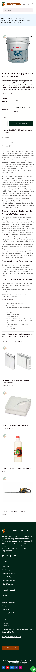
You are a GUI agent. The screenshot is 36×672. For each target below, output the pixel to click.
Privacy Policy (6, 566)
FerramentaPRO (13, 661)
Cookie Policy (6, 570)
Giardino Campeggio (9, 602)
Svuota (16, 111)
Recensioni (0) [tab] (6, 146)
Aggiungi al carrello (21, 123)
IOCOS (24, 663)
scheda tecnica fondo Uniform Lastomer (20, 334)
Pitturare (4, 595)
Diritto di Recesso (7, 584)
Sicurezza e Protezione (9, 613)
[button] (31, 37)
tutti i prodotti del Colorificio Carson (16, 336)
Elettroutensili (6, 599)
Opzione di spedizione (9, 580)
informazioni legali (7, 577)
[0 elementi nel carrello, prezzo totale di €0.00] (32, 4)
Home (3, 18)
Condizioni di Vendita (8, 573)
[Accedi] (28, 4)
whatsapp (10, 205)
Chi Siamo (5, 623)
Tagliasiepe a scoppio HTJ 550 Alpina (13, 511)
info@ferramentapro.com (11, 637)
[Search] (31, 10)
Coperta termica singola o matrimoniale (15, 425)
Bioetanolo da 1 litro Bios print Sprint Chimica (16, 468)
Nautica (4, 606)
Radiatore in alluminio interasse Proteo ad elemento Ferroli (15, 382)
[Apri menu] (24, 4)
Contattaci (5, 625)
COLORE (5, 109)
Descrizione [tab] (6, 138)
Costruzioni (5, 609)
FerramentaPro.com (13, 4)
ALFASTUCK (5, 234)
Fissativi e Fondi (12, 20)
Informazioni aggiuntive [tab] (9, 142)
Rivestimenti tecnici (25, 130)
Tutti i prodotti (10, 18)
